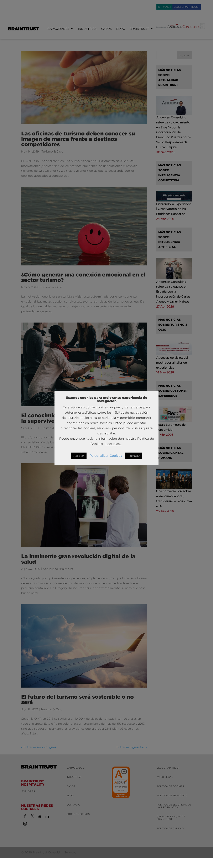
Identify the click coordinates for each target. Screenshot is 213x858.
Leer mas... (113, 443)
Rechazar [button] (134, 455)
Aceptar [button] (78, 455)
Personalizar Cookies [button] (106, 455)
